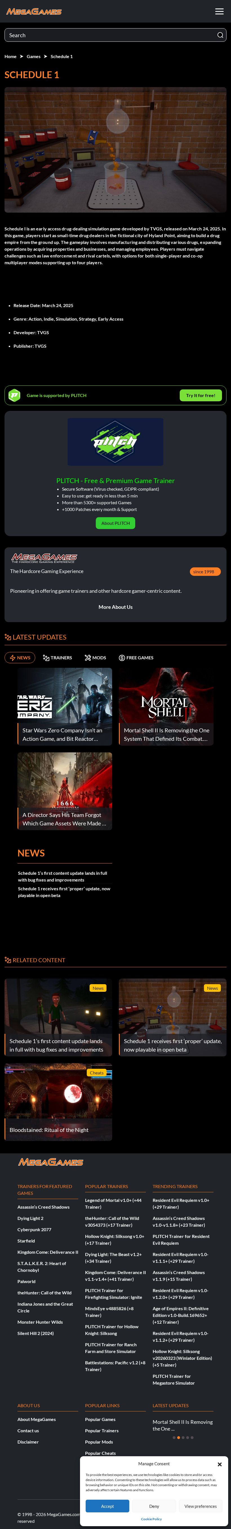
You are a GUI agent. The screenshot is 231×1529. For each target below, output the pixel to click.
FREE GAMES (140, 657)
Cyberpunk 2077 (34, 1229)
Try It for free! (201, 395)
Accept (107, 1506)
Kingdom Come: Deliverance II (47, 1252)
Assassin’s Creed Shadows (43, 1206)
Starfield (26, 1240)
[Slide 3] (183, 1437)
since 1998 (203, 571)
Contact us (28, 1430)
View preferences (201, 1506)
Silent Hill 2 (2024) (35, 1333)
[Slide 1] (174, 1437)
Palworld (26, 1281)
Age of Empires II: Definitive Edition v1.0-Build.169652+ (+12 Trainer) (181, 1315)
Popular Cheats (100, 1453)
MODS (99, 657)
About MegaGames (36, 1419)
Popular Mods (99, 1441)
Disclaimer (28, 1441)
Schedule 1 (62, 56)
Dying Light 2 (30, 1218)
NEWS (23, 657)
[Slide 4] (187, 1437)
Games (34, 56)
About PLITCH (115, 523)
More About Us (116, 607)
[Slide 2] (178, 1437)
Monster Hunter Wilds (40, 1322)
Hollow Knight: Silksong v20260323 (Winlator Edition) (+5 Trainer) (182, 1358)
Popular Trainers (102, 1430)
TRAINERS (61, 657)
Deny (154, 1506)
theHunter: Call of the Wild (44, 1292)
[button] (220, 1463)
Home (11, 56)
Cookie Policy (151, 1519)
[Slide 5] (192, 1437)
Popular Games (100, 1419)
